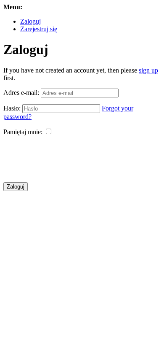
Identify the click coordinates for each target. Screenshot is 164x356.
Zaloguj (30, 21)
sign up (148, 70)
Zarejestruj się (38, 28)
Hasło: (12, 108)
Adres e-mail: (21, 92)
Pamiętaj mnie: (22, 131)
